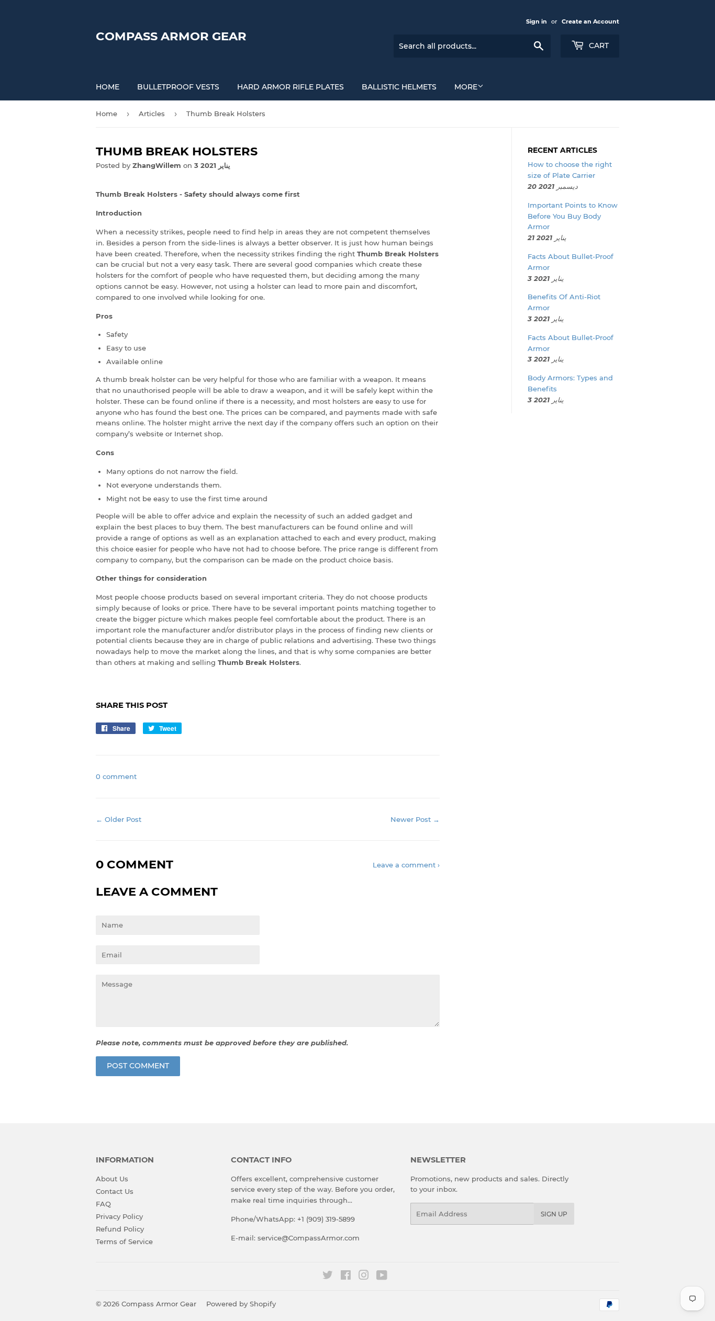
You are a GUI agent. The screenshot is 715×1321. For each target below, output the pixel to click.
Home (107, 87)
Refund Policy (120, 1229)
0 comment (116, 776)
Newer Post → (415, 819)
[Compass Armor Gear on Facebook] (345, 1276)
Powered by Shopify (241, 1304)
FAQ (103, 1204)
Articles (152, 113)
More (465, 87)
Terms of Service (124, 1241)
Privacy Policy (119, 1216)
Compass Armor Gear (171, 36)
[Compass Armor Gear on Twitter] (327, 1276)
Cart (598, 45)
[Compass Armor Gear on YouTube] (381, 1276)
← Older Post (118, 819)
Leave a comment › (406, 865)
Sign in (536, 21)
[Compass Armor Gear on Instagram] (364, 1276)
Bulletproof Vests (178, 87)
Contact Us (114, 1191)
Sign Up (554, 1214)
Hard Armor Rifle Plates (290, 87)
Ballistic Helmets (399, 87)
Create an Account (590, 21)
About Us (112, 1179)
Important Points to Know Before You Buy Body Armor (573, 216)
